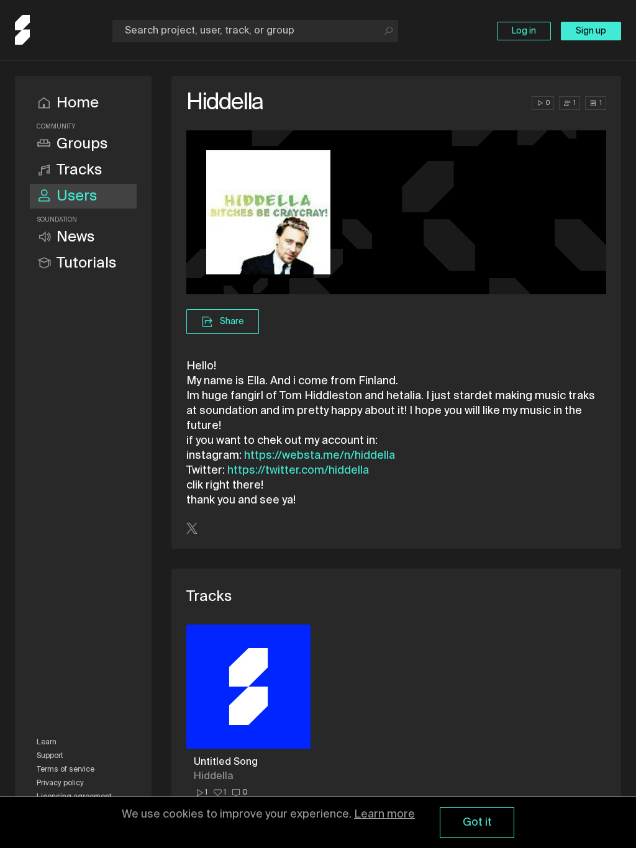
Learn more (384, 814)
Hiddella (214, 777)
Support (50, 756)
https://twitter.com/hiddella (298, 470)
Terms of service (65, 770)
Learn (47, 742)
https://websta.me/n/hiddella (319, 455)
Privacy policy (60, 783)
